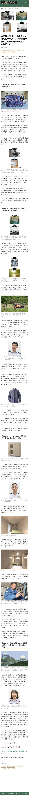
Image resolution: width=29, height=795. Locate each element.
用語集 (2, 793)
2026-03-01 (4, 47)
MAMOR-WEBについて (11, 793)
